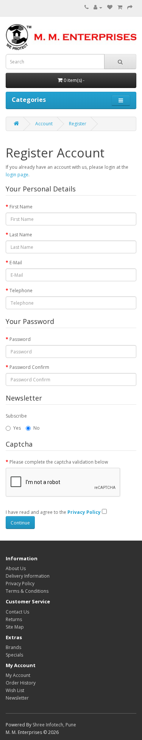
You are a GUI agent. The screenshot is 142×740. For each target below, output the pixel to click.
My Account (18, 675)
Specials (14, 655)
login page (17, 174)
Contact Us (17, 612)
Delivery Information (28, 576)
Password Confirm (29, 367)
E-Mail (15, 262)
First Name (21, 207)
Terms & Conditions (27, 591)
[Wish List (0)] (109, 7)
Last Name (20, 234)
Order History (21, 683)
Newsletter (17, 698)
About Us (16, 568)
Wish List (15, 690)
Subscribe (16, 416)
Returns (14, 619)
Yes (17, 428)
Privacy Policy (20, 583)
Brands (13, 647)
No (36, 428)
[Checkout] (130, 7)
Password (20, 339)
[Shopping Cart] (119, 7)
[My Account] (98, 7)
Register (77, 123)
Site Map (15, 627)
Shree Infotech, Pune (54, 725)
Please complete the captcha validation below (58, 462)
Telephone (21, 290)
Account (44, 123)
